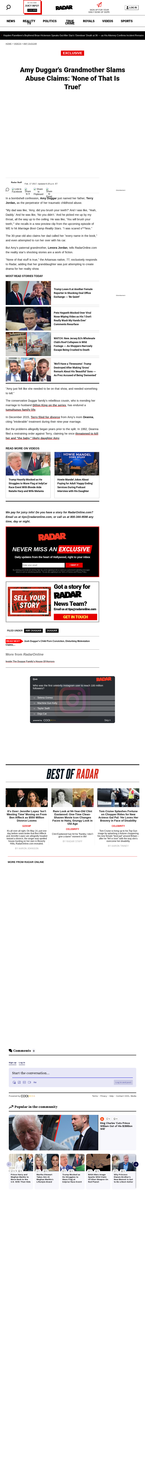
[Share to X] (28, 189)
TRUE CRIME (69, 21)
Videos (17, 44)
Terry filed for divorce (45, 417)
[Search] (8, 9)
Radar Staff (16, 182)
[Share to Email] (49, 189)
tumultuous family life (20, 409)
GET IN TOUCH (75, 617)
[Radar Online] (64, 7)
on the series (49, 405)
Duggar (52, 630)
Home (9, 44)
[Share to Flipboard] (38, 189)
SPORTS (127, 21)
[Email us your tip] (32, 14)
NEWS (11, 21)
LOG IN (133, 7)
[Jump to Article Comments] (7, 189)
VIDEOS (107, 21)
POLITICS (50, 21)
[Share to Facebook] (17, 189)
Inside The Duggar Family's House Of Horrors (30, 661)
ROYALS (89, 21)
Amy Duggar (30, 44)
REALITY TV (29, 21)
